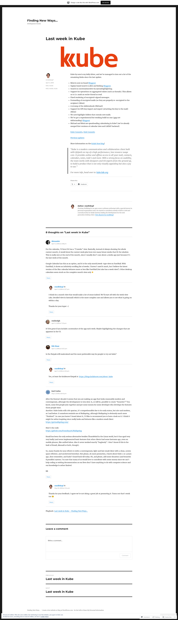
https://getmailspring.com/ (57, 422)
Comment (125, 555)
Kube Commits (76, 132)
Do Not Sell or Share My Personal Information (89, 610)
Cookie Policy (44, 616)
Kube (55, 88)
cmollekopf (49, 80)
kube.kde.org (102, 172)
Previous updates (77, 138)
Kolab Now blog (97, 144)
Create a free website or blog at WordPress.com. (57, 610)
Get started (105, 2)
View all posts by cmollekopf (104, 215)
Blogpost (92, 83)
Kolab (51, 85)
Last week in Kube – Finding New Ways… (71, 511)
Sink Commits (89, 132)
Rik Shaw (55, 346)
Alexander (56, 241)
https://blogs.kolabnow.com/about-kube (96, 376)
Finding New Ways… (42, 20)
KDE (47, 85)
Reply (48, 278)
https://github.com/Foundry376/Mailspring (64, 431)
